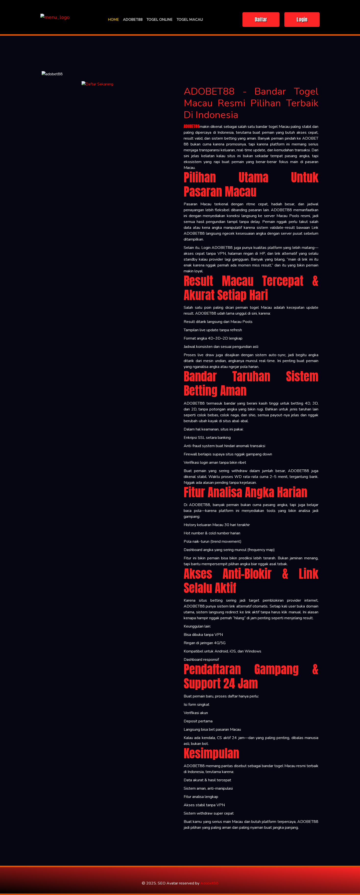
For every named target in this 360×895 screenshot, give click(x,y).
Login (302, 19)
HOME (113, 19)
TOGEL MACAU (190, 19)
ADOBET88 (133, 19)
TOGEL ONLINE (159, 19)
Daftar (261, 19)
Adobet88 (209, 883)
